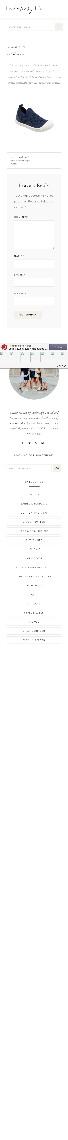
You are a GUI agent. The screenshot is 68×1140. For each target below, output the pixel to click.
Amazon (34, 494)
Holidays (34, 549)
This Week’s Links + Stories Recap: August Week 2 (21, 160)
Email (19, 274)
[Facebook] (24, 443)
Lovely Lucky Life (24, 9)
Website (20, 293)
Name (19, 256)
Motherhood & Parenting (34, 567)
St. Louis (34, 603)
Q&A (34, 594)
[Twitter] (31, 443)
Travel (34, 622)
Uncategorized (34, 631)
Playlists (34, 585)
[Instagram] (44, 443)
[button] (60, 8)
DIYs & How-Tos (34, 522)
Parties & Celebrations (34, 576)
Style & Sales (34, 613)
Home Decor (34, 558)
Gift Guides (34, 540)
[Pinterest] (37, 443)
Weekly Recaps (34, 640)
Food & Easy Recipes (34, 531)
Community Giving (34, 513)
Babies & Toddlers (34, 503)
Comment (21, 217)
